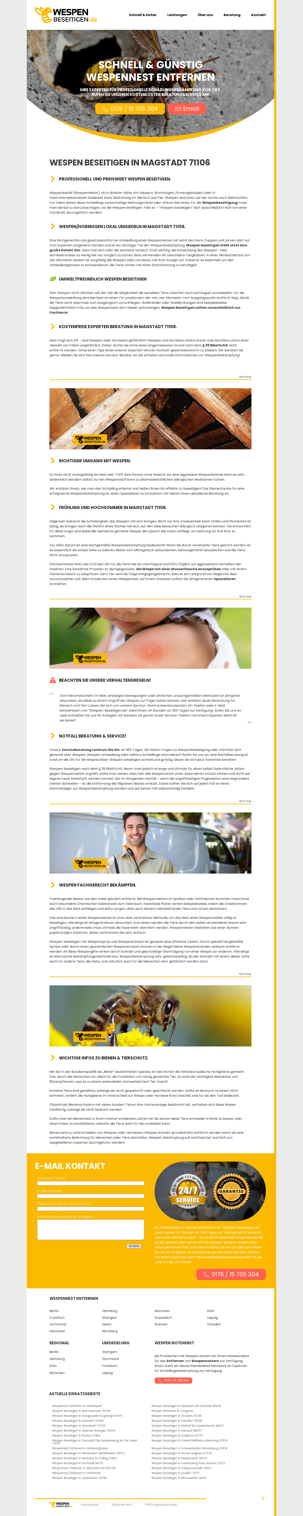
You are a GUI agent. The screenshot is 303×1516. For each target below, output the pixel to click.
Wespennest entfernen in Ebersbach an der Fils (84, 1468)
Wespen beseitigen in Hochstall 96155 (77, 1463)
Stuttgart (109, 1317)
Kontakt (258, 15)
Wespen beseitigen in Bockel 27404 (76, 1435)
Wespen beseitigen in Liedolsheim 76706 (79, 1477)
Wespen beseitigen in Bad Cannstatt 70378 (81, 1410)
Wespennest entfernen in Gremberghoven (80, 1448)
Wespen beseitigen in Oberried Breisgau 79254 (83, 1430)
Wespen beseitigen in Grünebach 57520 (78, 1425)
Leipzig (212, 1317)
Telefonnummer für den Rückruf (63, 1203)
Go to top (245, 377)
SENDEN (134, 1246)
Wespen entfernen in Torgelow (172, 1410)
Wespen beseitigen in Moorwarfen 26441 (179, 1477)
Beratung (232, 15)
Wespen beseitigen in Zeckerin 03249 (177, 1415)
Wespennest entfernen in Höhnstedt (76, 1473)
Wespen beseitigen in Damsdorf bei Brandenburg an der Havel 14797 (94, 1442)
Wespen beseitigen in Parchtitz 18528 (177, 1420)
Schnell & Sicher (143, 15)
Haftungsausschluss (161, 1504)
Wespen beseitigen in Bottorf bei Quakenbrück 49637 (188, 1425)
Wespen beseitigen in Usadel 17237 (175, 1473)
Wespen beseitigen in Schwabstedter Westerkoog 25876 (189, 1448)
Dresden (214, 1324)
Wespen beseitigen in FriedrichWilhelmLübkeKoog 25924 (189, 1440)
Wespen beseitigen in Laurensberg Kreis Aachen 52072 (188, 1463)
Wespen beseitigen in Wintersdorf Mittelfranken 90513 (88, 1453)
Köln (210, 1311)
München (162, 1311)
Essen (106, 1324)
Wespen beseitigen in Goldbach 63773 (177, 1435)
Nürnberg (109, 1331)
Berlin (54, 1311)
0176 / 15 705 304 (134, 109)
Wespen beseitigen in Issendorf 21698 (77, 1420)
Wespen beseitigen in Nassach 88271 (177, 1430)
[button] (263, 1499)
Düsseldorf (163, 1317)
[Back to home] (66, 15)
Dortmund (57, 1324)
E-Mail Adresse (49, 1191)
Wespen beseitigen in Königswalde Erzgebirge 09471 (87, 1415)
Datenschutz (122, 1504)
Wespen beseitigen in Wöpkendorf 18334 (179, 1458)
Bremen (161, 1324)
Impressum (90, 1504)
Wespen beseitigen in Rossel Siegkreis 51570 (182, 1453)
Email (191, 109)
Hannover (57, 1331)
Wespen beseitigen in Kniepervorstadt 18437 (181, 1468)
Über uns (205, 15)
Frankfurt (57, 1317)
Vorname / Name (51, 1178)
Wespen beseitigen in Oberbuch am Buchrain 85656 (186, 1405)
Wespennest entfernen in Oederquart (77, 1405)
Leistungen (177, 15)
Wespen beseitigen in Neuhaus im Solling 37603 (84, 1458)
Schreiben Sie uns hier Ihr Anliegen (64, 1216)
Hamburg (109, 1311)
